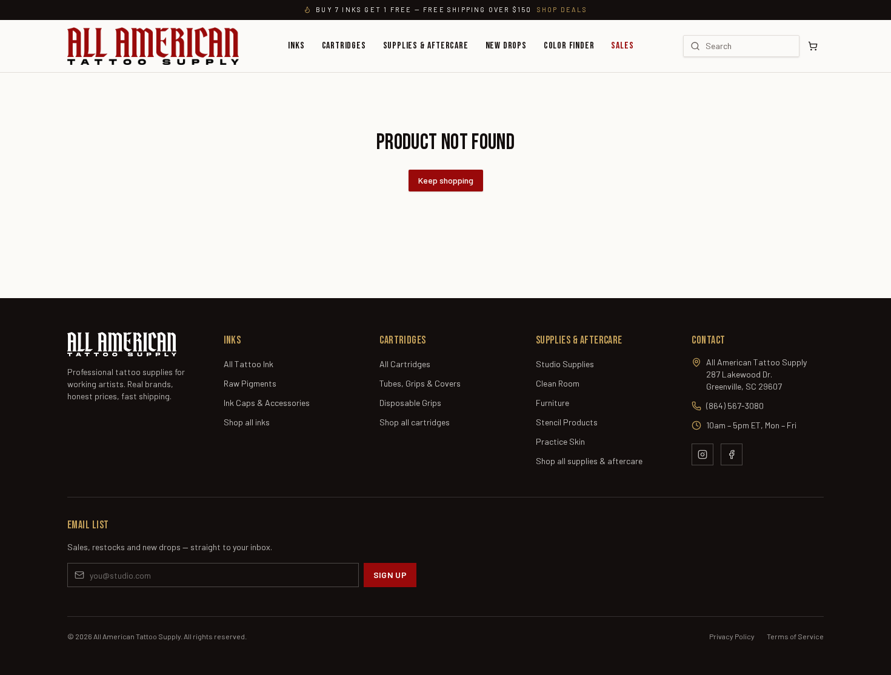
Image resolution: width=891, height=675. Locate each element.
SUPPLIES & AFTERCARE (426, 46)
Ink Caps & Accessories (267, 402)
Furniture (552, 402)
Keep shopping (445, 180)
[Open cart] (813, 46)
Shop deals (562, 9)
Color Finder (569, 46)
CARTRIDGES (344, 46)
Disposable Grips (410, 402)
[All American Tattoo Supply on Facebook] (732, 454)
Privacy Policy (732, 636)
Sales (622, 46)
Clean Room (557, 383)
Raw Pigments (250, 383)
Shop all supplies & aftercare (589, 461)
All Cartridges (404, 364)
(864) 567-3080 (735, 406)
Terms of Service (795, 636)
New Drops (506, 46)
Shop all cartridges (414, 422)
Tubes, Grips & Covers (420, 383)
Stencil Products (567, 422)
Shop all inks (247, 422)
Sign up (390, 575)
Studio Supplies (565, 364)
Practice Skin (560, 441)
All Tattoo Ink (248, 364)
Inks (296, 46)
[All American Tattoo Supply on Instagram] (702, 454)
